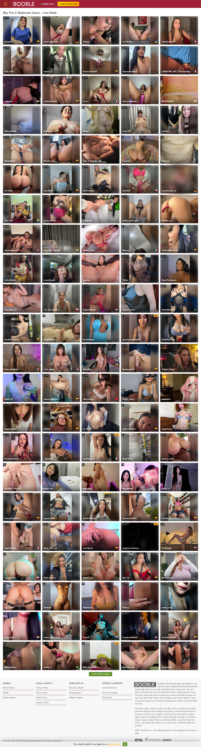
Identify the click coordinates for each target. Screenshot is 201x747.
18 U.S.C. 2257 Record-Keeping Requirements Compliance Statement (33, 740)
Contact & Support (110, 692)
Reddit (5, 692)
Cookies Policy (42, 702)
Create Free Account (68, 3)
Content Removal (109, 687)
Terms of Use (41, 692)
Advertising (107, 697)
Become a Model (76, 687)
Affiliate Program (76, 697)
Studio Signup (75, 692)
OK (125, 744)
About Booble (8, 687)
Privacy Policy (42, 687)
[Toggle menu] (5, 4)
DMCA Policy (41, 697)
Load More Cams (100, 674)
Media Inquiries (9, 697)
